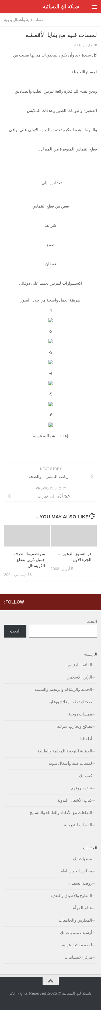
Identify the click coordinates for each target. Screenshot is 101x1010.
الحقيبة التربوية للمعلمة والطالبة (65, 751)
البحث (91, 621)
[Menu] (94, 6)
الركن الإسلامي (79, 677)
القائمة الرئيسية (78, 664)
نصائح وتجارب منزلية (74, 726)
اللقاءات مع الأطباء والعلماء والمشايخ (61, 812)
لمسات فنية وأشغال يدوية (24, 20)
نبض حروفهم (81, 788)
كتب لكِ (85, 775)
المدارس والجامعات (75, 920)
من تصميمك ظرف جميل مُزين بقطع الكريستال (29, 559)
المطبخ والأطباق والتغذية (71, 895)
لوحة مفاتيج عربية (77, 945)
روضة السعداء (80, 883)
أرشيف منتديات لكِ (76, 932)
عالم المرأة (82, 908)
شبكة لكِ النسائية (61, 6)
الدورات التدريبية (78, 825)
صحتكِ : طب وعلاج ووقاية (70, 701)
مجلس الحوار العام (76, 871)
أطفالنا (86, 738)
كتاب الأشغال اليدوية (74, 800)
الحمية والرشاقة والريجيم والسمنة (63, 689)
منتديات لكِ (82, 858)
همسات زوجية (80, 714)
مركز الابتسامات (78, 957)
